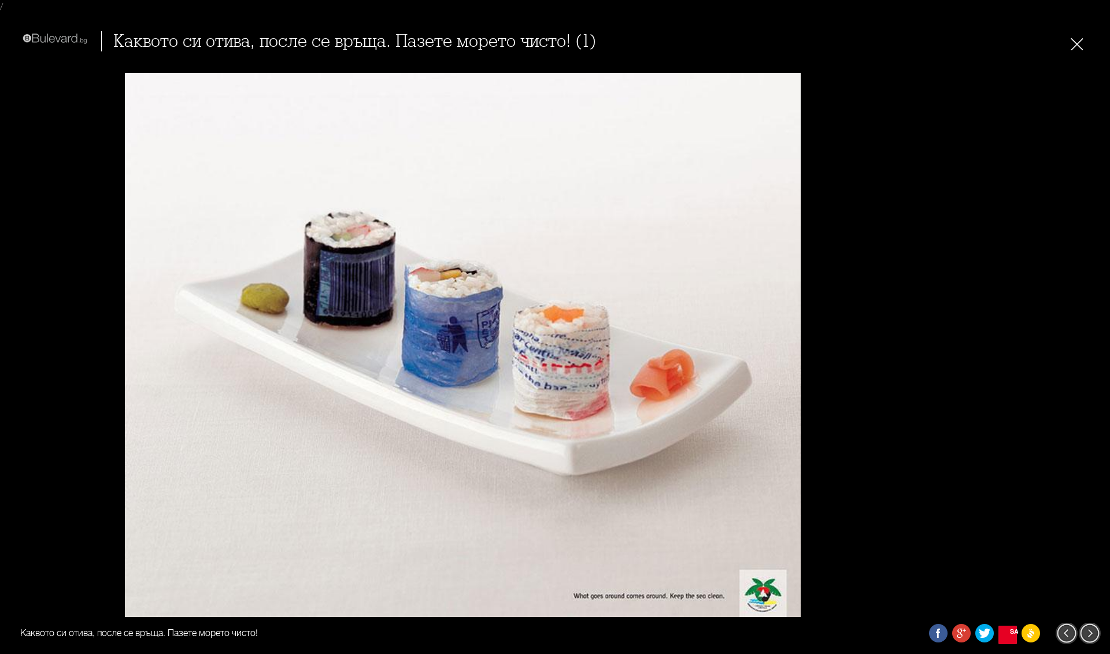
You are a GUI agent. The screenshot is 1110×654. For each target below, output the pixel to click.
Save (1013, 631)
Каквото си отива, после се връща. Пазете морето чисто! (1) (355, 41)
